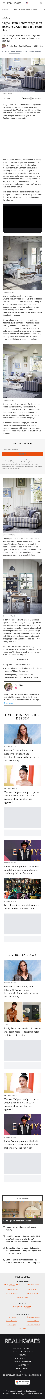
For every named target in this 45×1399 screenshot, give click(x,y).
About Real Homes (27, 1307)
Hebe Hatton (13, 46)
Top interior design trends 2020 (18, 664)
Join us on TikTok (33, 1289)
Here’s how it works (14, 53)
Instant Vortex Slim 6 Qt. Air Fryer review (21, 1228)
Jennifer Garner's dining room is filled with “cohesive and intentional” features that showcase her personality (23, 1239)
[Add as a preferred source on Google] (22, 1382)
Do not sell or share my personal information (22, 1375)
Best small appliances (33, 1325)
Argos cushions (23, 431)
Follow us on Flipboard (22, 1297)
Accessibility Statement (22, 1348)
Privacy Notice (28, 462)
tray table (30, 336)
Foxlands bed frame (22, 323)
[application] (22, 217)
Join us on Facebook (33, 1293)
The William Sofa (19, 410)
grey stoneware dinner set (27, 633)
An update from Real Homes (18, 1221)
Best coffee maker (11, 1321)
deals (25, 195)
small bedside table (11, 339)
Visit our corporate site (29, 1391)
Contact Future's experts (22, 1351)
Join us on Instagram (11, 1289)
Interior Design (6, 18)
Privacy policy (22, 1365)
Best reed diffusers (33, 1321)
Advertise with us (17, 1307)
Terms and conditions (23, 1361)
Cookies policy (22, 1368)
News (41, 46)
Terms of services (27, 460)
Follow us (27, 98)
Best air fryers (12, 1325)
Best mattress (12, 1317)
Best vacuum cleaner (33, 1317)
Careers (22, 1372)
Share (8, 98)
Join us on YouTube (33, 1284)
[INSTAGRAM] (16, 688)
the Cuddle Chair (31, 539)
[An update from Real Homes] (22, 1212)
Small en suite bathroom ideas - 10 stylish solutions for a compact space (23, 1261)
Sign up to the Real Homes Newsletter (12, 1284)
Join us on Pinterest (12, 1293)
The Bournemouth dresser (23, 652)
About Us (22, 1355)
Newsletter (38, 98)
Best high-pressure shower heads (25, 9)
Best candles (22, 1328)
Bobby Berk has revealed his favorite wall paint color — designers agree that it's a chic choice (23, 1251)
